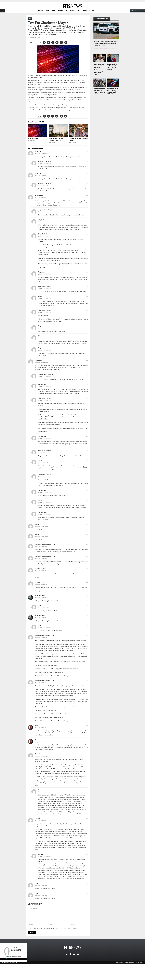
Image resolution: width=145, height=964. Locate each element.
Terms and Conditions (129, 962)
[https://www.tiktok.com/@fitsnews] (82, 954)
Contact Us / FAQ (119, 962)
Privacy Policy (139, 962)
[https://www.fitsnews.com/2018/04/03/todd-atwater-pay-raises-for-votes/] (78, 130)
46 (46, 37)
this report (75, 105)
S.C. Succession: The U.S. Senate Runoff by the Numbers (112, 66)
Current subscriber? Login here (13, 959)
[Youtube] (75, 954)
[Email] (79, 954)
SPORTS (72, 11)
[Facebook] (64, 954)
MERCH (85, 11)
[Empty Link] (116, 18)
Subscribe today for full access (13, 956)
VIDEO (78, 11)
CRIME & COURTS (50, 11)
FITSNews (32, 37)
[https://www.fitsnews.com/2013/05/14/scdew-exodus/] (37, 130)
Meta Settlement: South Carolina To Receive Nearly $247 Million (112, 91)
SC (66, 11)
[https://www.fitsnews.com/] (72, 6)
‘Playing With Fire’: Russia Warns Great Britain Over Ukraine (99, 91)
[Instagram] (71, 954)
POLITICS (60, 11)
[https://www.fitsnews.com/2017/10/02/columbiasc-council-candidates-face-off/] (58, 130)
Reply (87, 151)
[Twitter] (68, 954)
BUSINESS (40, 11)
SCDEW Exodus (33, 138)
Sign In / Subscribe (138, 10)
